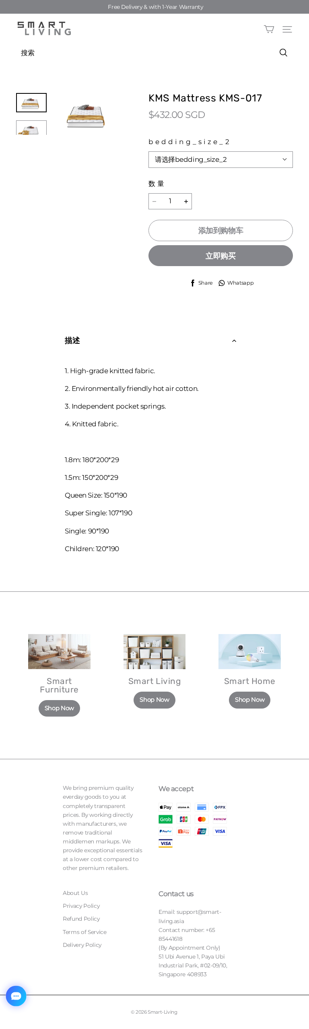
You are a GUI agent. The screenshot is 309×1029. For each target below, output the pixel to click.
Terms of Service (84, 932)
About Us (75, 893)
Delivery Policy (82, 945)
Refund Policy (81, 918)
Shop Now (59, 708)
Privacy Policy (81, 906)
